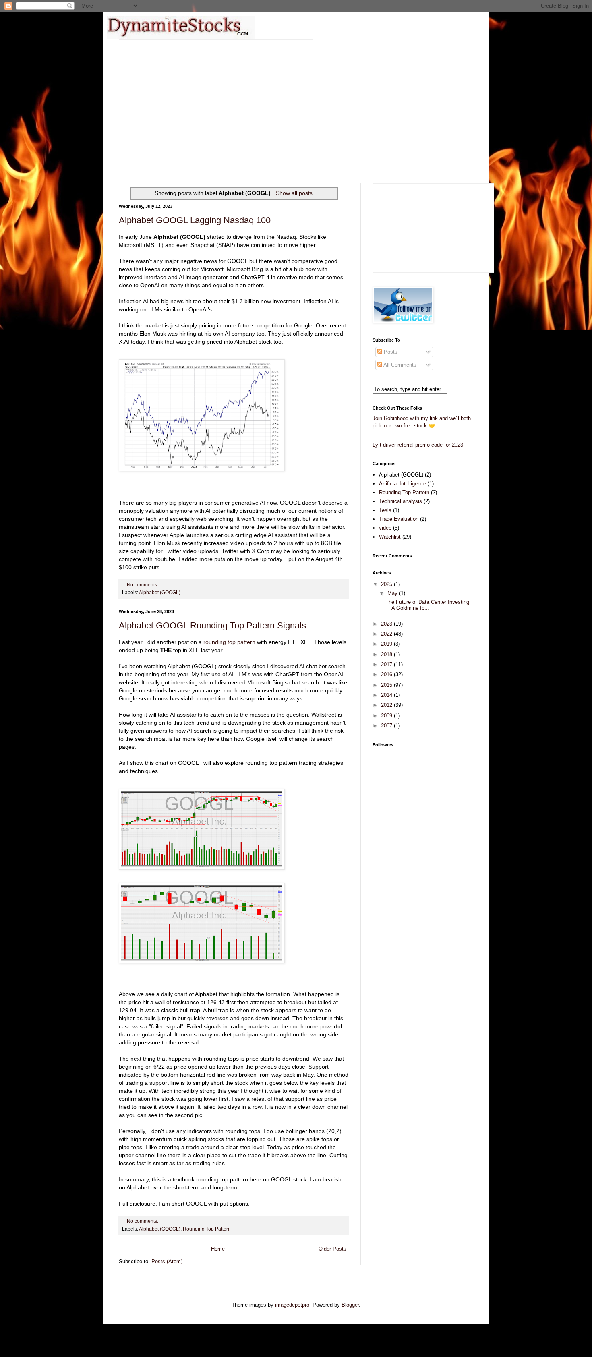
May (393, 593)
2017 (387, 664)
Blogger (350, 1305)
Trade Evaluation (398, 519)
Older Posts (332, 1249)
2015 (387, 685)
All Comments (399, 365)
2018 (387, 654)
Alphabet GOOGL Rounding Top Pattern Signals (212, 625)
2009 (387, 716)
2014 (387, 695)
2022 (387, 634)
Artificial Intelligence (402, 484)
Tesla (385, 510)
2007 (387, 726)
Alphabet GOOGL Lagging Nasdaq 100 (195, 220)
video (385, 528)
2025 (387, 584)
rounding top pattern (229, 642)
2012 (387, 705)
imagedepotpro (292, 1305)
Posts (389, 352)
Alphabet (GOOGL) (159, 592)
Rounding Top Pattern (207, 1228)
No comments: (143, 584)
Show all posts (294, 193)
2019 (387, 644)
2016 (387, 674)
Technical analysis (400, 501)
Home (218, 1249)
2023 (387, 624)
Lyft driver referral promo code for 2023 (418, 445)
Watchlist (390, 537)
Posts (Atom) (166, 1261)
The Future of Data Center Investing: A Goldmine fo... (428, 605)
